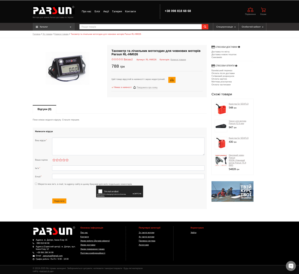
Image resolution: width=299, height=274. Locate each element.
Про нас (86, 11)
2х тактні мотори (146, 233)
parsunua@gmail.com (52, 256)
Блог (97, 11)
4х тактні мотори (146, 237)
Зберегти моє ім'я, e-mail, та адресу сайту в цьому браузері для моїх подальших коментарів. (85, 184)
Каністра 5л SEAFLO (239, 104)
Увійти (193, 233)
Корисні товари (61, 34)
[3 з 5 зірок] (60, 160)
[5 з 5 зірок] (67, 160)
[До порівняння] (172, 80)
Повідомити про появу (147, 87)
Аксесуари (144, 245)
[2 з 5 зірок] (57, 160)
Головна (36, 34)
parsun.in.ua (46, 271)
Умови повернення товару (92, 249)
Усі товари (47, 34)
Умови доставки (87, 245)
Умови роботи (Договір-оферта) (95, 241)
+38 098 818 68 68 (178, 10)
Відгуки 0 (128, 59)
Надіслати (59, 201)
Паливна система (147, 241)
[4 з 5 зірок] (63, 160)
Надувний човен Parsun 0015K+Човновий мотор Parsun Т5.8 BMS (237, 160)
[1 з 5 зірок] (53, 160)
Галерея (117, 11)
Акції (106, 11)
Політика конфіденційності (92, 253)
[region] (232, 191)
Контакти (130, 11)
